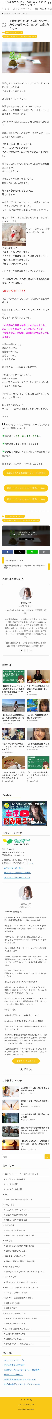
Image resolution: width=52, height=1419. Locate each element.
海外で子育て (11, 1308)
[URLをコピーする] (44, 552)
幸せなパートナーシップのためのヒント (22, 1174)
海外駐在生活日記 (13, 1303)
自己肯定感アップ (12, 1266)
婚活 (7, 1194)
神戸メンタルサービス (13, 1374)
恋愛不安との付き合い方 (15, 1256)
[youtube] (30, 650)
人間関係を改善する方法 (15, 1334)
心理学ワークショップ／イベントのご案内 (21, 1369)
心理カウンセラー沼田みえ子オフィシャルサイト (26, 3)
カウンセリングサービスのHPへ (17, 872)
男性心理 (8, 1240)
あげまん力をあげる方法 (15, 1179)
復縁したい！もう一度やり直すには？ (21, 1235)
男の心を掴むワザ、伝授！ (16, 1251)
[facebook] (21, 650)
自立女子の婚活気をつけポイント (19, 1199)
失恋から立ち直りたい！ (15, 1230)
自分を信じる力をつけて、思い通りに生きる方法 (20, 36)
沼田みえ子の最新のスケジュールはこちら (26, 472)
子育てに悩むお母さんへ (15, 1323)
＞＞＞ (31, 863)
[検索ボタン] (49, 3)
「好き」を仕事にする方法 (16, 1292)
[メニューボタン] (2, 3)
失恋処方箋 (9, 1225)
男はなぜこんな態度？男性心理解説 (20, 1246)
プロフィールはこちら (26, 1061)
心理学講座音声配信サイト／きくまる (20, 1379)
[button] (7, 552)
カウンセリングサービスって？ (17, 877)
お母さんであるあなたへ (15, 1313)
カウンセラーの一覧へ (13, 867)
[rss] (31, 1400)
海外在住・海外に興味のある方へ (19, 1298)
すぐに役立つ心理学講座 (14, 1364)
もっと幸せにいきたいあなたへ (18, 1328)
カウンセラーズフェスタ (14, 33)
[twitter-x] (26, 650)
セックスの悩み (12, 1184)
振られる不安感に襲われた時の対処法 (21, 1261)
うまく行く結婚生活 (14, 1189)
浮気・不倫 (9, 1204)
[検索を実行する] (47, 1156)
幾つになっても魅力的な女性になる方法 (21, 1282)
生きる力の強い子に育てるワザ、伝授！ (21, 1318)
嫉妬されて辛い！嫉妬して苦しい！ (20, 1344)
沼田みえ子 (26, 603)
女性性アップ (10, 1277)
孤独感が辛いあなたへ (15, 1339)
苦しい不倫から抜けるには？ (17, 1220)
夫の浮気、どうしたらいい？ (17, 1210)
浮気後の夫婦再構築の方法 (16, 1215)
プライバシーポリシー (26, 1404)
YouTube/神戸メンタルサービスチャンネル (22, 1384)
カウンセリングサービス (14, 1360)
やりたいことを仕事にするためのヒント (22, 1287)
